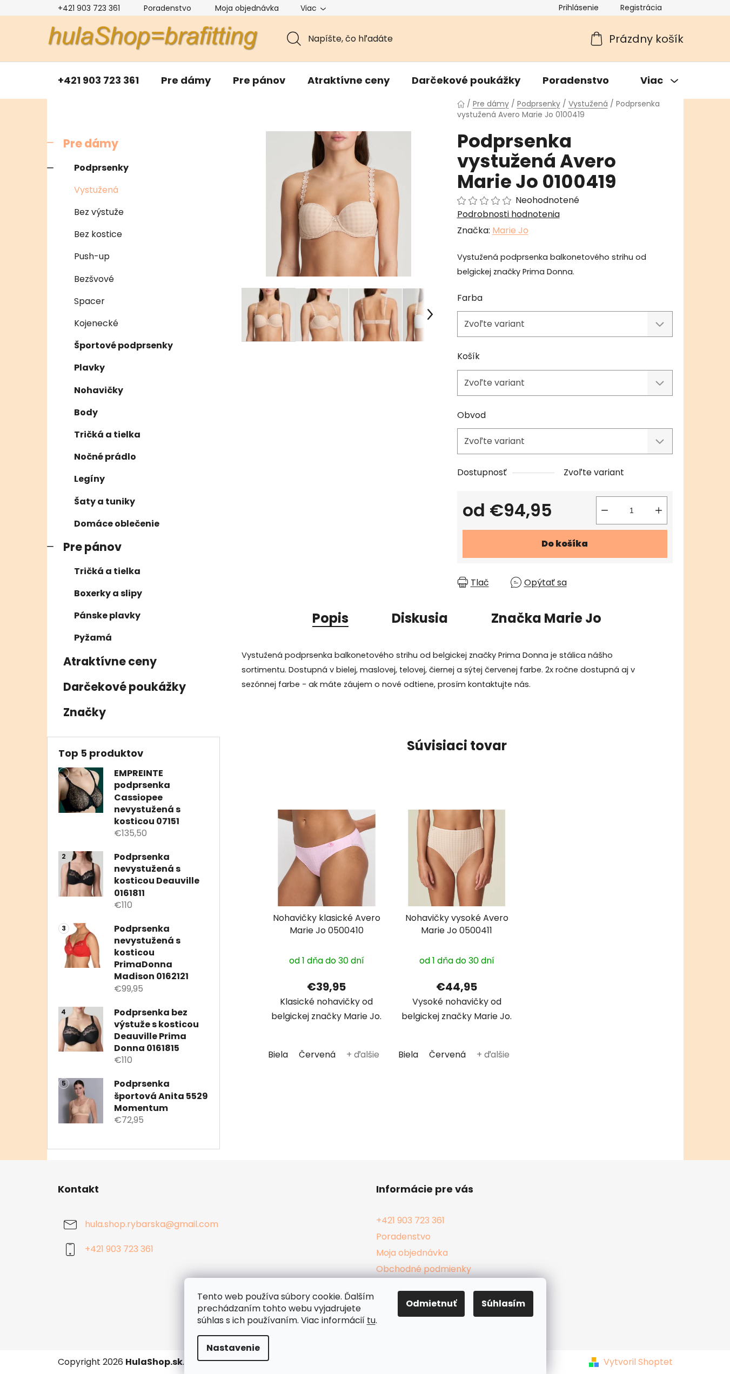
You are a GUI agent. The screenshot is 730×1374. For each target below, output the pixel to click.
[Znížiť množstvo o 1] (605, 510)
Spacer (89, 301)
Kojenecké (96, 323)
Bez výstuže (99, 212)
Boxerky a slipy (108, 593)
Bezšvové (94, 279)
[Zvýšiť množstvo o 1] (659, 510)
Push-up (92, 256)
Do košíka (564, 543)
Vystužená (96, 190)
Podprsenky (101, 167)
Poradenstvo (167, 8)
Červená (317, 1054)
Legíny (89, 479)
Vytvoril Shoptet (638, 1362)
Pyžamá (93, 637)
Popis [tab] (330, 618)
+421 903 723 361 (89, 8)
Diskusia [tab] (420, 618)
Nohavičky (98, 390)
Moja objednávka (247, 8)
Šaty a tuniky (104, 501)
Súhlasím (503, 1303)
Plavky (89, 367)
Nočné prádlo (105, 456)
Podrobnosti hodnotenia (508, 214)
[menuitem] (98, 80)
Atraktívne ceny (110, 661)
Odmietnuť (431, 1303)
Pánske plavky (107, 615)
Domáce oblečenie (116, 523)
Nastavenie (233, 1348)
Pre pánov (92, 547)
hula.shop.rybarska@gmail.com (151, 1224)
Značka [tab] (546, 618)
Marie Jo (510, 230)
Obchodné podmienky (423, 1269)
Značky (84, 712)
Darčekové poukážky (124, 687)
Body (86, 412)
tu (371, 1320)
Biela (278, 1054)
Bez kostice (98, 234)
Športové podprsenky (123, 345)
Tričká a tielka (107, 434)
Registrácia (641, 7)
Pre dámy (90, 143)
